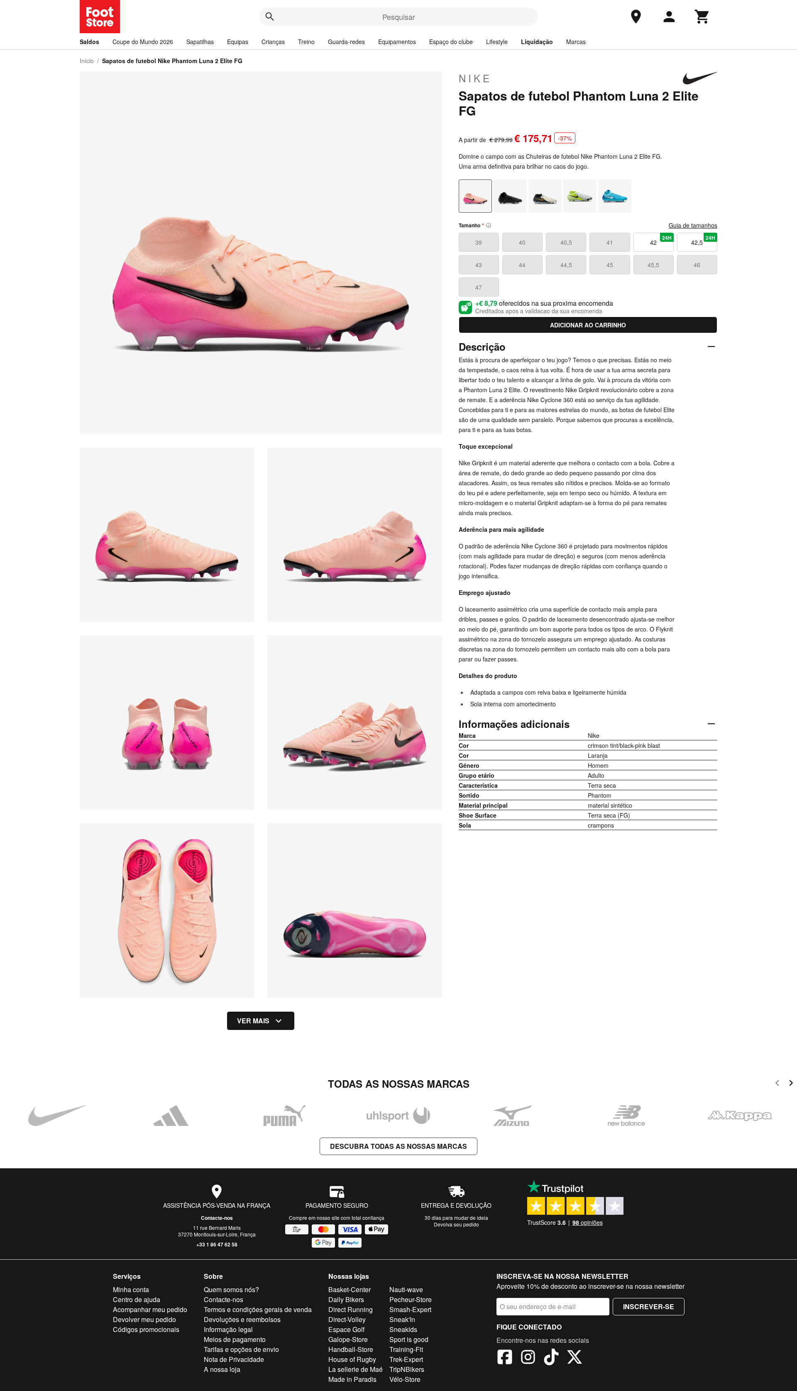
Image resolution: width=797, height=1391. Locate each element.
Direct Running (350, 1309)
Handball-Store (350, 1349)
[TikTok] (551, 1358)
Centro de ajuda (136, 1299)
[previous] (777, 1084)
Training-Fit (406, 1349)
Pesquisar (398, 16)
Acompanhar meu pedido (150, 1309)
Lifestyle (497, 41)
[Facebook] (504, 1358)
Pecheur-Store (410, 1299)
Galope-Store (348, 1339)
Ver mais (253, 1020)
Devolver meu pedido (144, 1319)
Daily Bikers (346, 1299)
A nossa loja (222, 1369)
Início (87, 61)
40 (522, 242)
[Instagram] (528, 1358)
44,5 (566, 265)
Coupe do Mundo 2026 (142, 41)
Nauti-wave (406, 1289)
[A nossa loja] (636, 16)
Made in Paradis (352, 1379)
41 (609, 242)
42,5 (703, 240)
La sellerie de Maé (355, 1369)
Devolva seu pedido (456, 1224)
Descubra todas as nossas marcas (398, 1146)
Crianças (273, 41)
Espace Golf (346, 1329)
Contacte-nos (217, 1217)
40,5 (566, 242)
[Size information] (488, 225)
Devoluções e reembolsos (242, 1319)
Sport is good (408, 1339)
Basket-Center (349, 1289)
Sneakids (403, 1329)
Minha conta (131, 1289)
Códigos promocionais (146, 1329)
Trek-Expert (406, 1359)
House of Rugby (352, 1359)
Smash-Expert (410, 1309)
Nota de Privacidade (234, 1359)
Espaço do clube (451, 41)
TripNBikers (406, 1369)
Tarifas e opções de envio (241, 1349)
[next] (791, 1084)
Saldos (89, 41)
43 (478, 265)
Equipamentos (397, 41)
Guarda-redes (346, 41)
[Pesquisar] (270, 16)
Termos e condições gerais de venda (258, 1309)
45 (609, 265)
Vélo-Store (405, 1379)
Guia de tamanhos (693, 225)
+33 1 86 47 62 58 (216, 1244)
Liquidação (537, 41)
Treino (306, 41)
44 (522, 265)
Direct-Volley (347, 1319)
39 (478, 242)
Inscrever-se (648, 1306)
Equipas (237, 41)
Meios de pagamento (235, 1339)
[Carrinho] (702, 16)
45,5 (653, 265)
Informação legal (228, 1329)
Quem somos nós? (231, 1289)
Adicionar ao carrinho (588, 325)
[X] (574, 1358)
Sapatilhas (200, 41)
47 (478, 287)
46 (697, 265)
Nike (475, 78)
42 (661, 240)
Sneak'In (402, 1319)
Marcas (576, 41)
